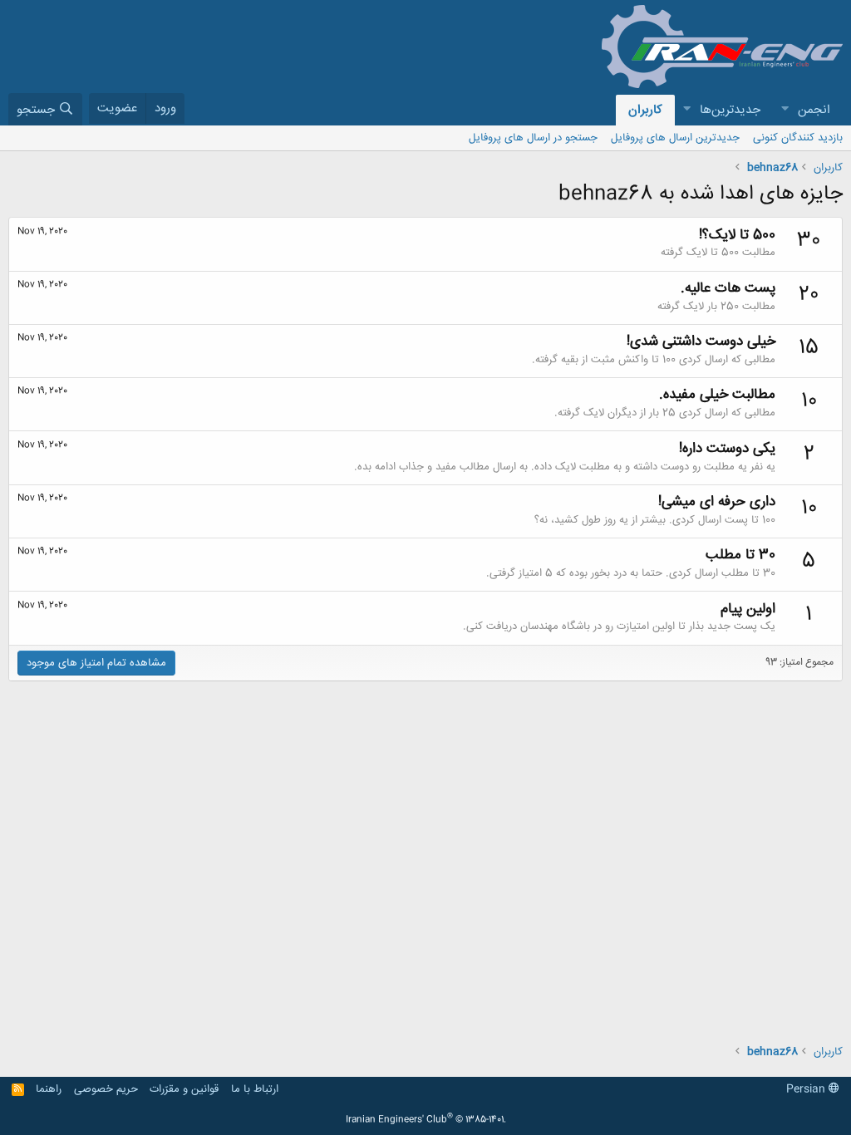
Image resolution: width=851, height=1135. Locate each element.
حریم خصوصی (106, 1089)
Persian (807, 1089)
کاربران (645, 110)
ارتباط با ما (254, 1089)
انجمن (814, 110)
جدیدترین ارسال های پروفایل (675, 138)
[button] (784, 110)
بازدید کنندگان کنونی (798, 138)
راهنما (48, 1089)
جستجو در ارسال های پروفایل (533, 138)
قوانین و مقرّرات (184, 1089)
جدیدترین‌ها (730, 110)
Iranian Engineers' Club (426, 1120)
